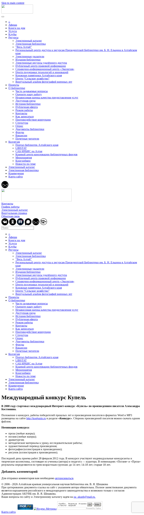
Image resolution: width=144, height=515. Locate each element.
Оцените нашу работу (28, 94)
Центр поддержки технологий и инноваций (41, 72)
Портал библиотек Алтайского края (36, 144)
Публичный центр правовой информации (40, 65)
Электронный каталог (28, 40)
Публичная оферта (26, 107)
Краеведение (16, 173)
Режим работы (24, 110)
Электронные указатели (29, 56)
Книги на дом (16, 28)
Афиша (12, 24)
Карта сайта (15, 176)
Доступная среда (25, 100)
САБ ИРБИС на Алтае (28, 151)
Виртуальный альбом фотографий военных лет (43, 81)
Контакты (21, 113)
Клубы (12, 34)
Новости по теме (25, 163)
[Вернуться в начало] (17, 12)
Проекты (13, 84)
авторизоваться (64, 478)
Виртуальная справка (14, 213)
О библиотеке (16, 88)
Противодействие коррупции (33, 119)
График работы (10, 206)
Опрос (19, 125)
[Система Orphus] (79, 508)
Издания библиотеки (28, 59)
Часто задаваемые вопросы (31, 91)
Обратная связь (10, 216)
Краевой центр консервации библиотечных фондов (46, 154)
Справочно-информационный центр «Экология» (44, 69)
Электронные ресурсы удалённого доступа (41, 62)
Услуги (12, 31)
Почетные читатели (27, 138)
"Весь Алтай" (23, 46)
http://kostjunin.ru (36, 418)
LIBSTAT (21, 148)
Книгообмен (23, 160)
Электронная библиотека (30, 43)
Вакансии (21, 135)
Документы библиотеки (29, 129)
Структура (21, 122)
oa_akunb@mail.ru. (85, 496)
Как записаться (24, 116)
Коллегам (14, 141)
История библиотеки (28, 103)
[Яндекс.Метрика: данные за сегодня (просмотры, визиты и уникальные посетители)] (45, 508)
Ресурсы (13, 37)
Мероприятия (23, 157)
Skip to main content (12, 2)
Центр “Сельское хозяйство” (32, 78)
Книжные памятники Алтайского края (38, 75)
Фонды (19, 132)
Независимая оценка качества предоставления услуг (46, 97)
